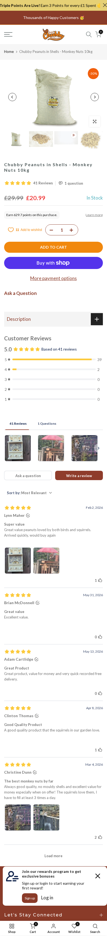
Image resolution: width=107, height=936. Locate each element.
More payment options (53, 278)
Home (9, 51)
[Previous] (12, 97)
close (103, 5)
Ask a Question (20, 293)
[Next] (95, 97)
